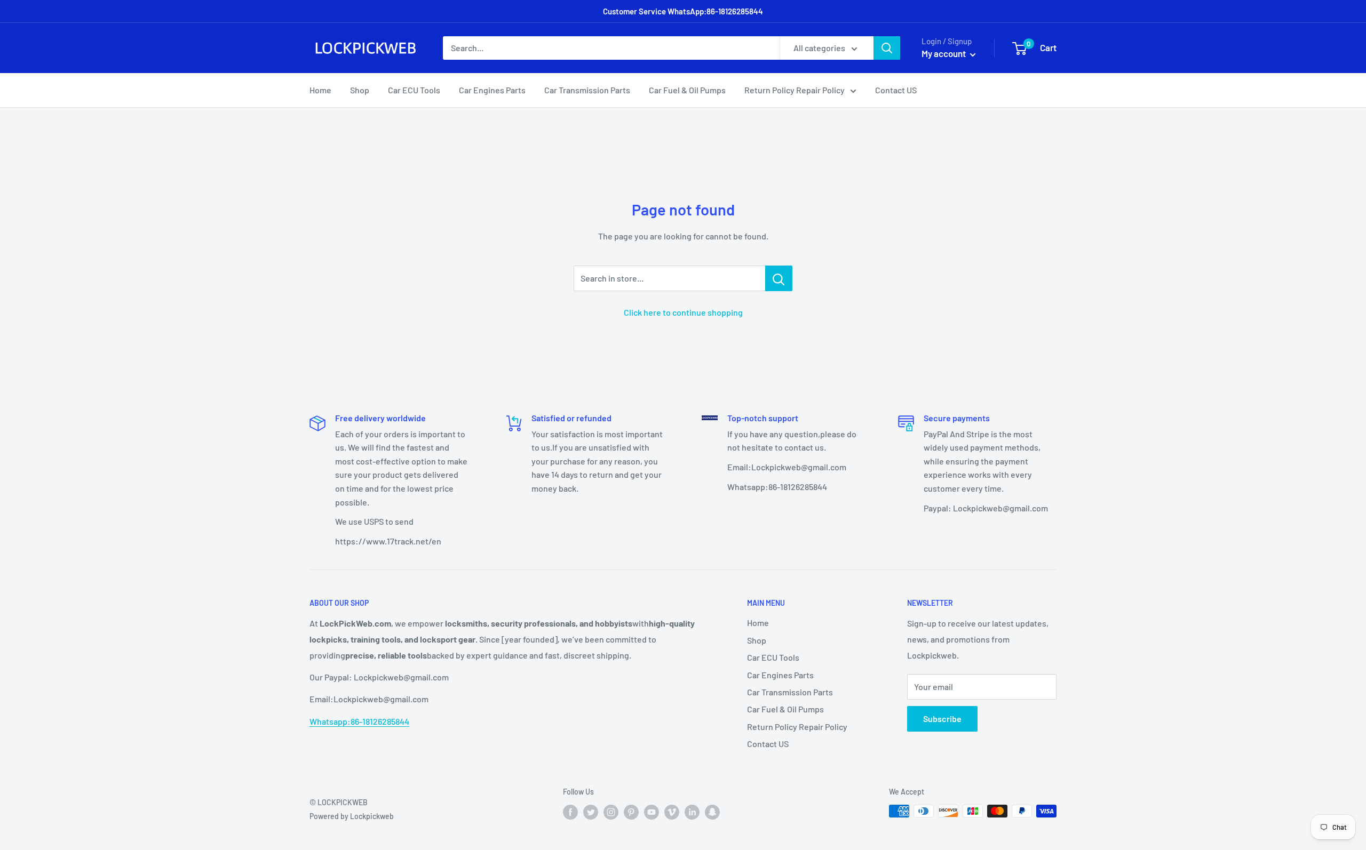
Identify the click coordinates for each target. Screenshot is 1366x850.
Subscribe (942, 718)
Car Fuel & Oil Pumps (687, 90)
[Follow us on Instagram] (610, 812)
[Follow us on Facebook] (570, 812)
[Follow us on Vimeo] (671, 812)
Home (320, 90)
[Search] (886, 48)
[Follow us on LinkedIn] (692, 812)
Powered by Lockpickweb (351, 816)
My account (944, 53)
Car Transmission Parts (587, 90)
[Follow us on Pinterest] (631, 812)
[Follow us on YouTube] (651, 812)
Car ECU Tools (414, 90)
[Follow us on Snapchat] (712, 812)
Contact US (896, 90)
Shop (359, 90)
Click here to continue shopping (683, 312)
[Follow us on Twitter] (590, 812)
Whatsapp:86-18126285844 (359, 721)
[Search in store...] (778, 278)
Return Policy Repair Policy (794, 90)
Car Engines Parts (492, 90)
